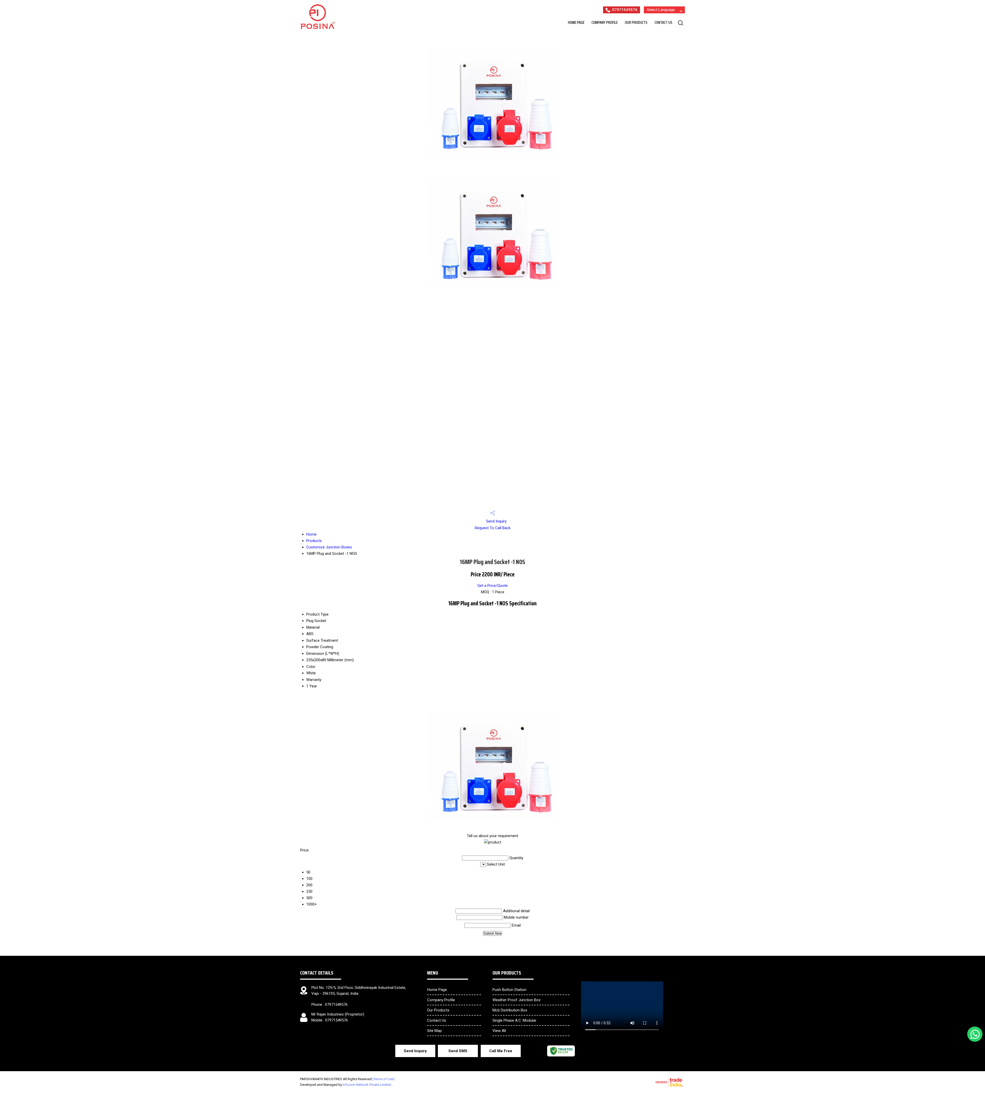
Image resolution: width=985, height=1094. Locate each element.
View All (499, 1030)
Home (311, 534)
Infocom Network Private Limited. (367, 1085)
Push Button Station (509, 989)
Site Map (434, 1030)
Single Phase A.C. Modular (514, 1020)
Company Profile (605, 22)
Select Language (661, 9)
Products (314, 540)
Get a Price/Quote (492, 585)
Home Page (576, 22)
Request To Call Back (492, 528)
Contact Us (663, 22)
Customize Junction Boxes (329, 547)
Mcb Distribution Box (510, 1010)
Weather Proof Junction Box (516, 1000)
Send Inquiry (496, 521)
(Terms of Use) (383, 1079)
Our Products (636, 22)
